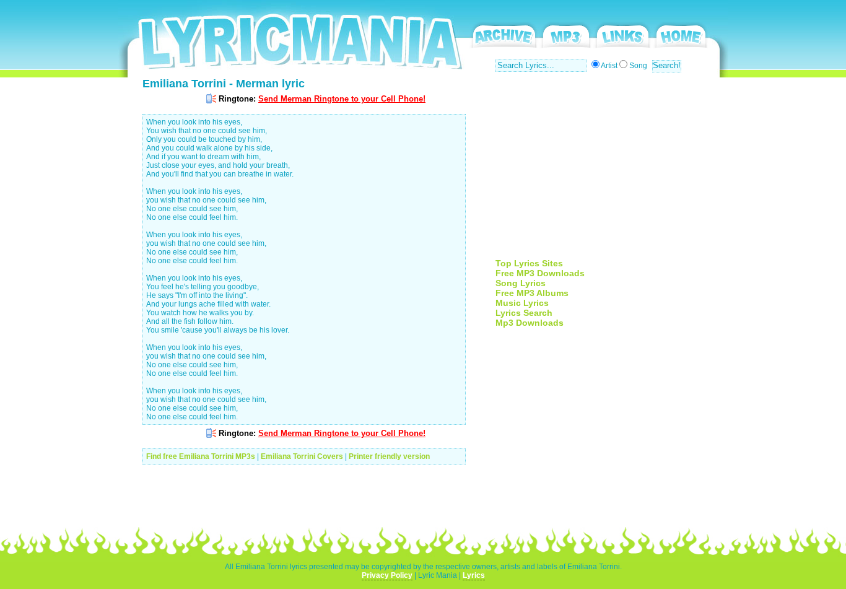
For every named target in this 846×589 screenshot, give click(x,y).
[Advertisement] (599, 171)
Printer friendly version (389, 456)
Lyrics (474, 575)
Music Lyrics (522, 303)
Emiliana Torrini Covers (302, 456)
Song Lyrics (520, 283)
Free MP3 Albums (532, 293)
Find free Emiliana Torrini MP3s (200, 456)
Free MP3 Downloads (540, 273)
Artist (609, 65)
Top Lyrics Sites (529, 263)
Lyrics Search (523, 313)
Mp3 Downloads (529, 323)
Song (638, 65)
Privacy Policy (387, 575)
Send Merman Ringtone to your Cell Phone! (341, 98)
